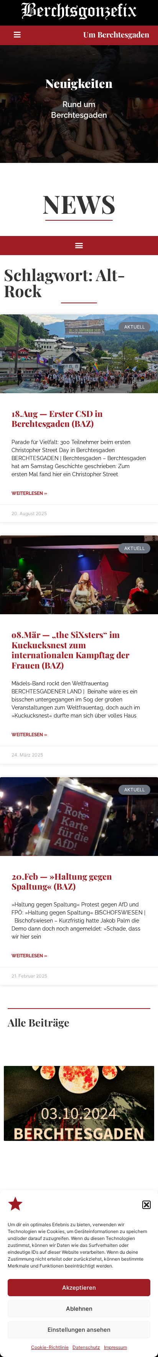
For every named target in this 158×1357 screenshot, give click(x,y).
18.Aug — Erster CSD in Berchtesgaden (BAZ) (57, 418)
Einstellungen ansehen (79, 1329)
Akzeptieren (79, 1287)
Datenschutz (86, 1347)
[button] (146, 1205)
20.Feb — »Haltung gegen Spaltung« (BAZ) (62, 881)
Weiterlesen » (29, 493)
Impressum (115, 1347)
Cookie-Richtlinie (50, 1347)
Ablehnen (79, 1308)
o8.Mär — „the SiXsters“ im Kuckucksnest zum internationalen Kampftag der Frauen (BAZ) (70, 649)
